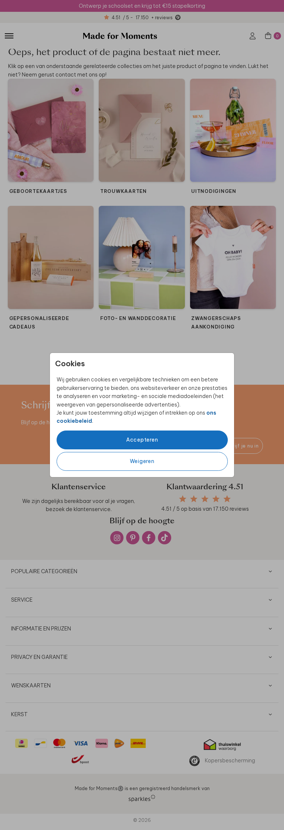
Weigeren (142, 461)
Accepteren (142, 439)
